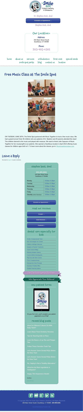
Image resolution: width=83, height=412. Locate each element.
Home (9, 59)
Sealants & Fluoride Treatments (35, 247)
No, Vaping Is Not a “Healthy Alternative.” (41, 363)
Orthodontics (44, 59)
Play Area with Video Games (34, 257)
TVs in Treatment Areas (33, 260)
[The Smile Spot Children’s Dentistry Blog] (52, 395)
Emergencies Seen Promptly (34, 263)
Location (62, 62)
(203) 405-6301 (30, 380)
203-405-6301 (41, 49)
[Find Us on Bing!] (47, 395)
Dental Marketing (36, 406)
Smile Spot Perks (26, 62)
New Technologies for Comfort (35, 241)
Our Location (41, 33)
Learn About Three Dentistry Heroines (40, 332)
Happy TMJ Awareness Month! (38, 374)
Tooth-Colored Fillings (32, 249)
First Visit (57, 59)
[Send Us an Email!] (36, 395)
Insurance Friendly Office (33, 265)
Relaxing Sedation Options (34, 252)
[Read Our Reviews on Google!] (41, 395)
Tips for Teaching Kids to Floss (38, 336)
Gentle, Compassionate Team (35, 239)
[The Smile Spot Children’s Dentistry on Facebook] (31, 395)
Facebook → (41, 225)
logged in (10, 159)
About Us (19, 59)
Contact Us (50, 62)
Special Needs (72, 59)
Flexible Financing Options (34, 268)
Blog (40, 62)
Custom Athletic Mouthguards (34, 255)
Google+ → (41, 214)
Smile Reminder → (41, 219)
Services (30, 59)
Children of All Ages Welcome (34, 244)
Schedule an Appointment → (43, 20)
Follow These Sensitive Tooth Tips (39, 346)
